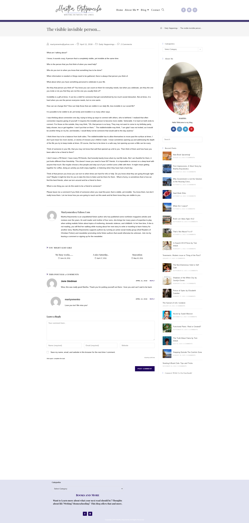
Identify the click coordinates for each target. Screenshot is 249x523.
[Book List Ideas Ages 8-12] (167, 220)
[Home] (161, 28)
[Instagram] (195, 10)
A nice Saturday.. (101, 254)
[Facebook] (173, 129)
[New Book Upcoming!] (167, 156)
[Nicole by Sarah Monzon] (167, 315)
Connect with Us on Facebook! (178, 373)
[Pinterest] (189, 10)
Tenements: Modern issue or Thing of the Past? (182, 255)
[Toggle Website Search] (163, 10)
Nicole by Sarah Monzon (183, 314)
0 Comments (190, 157)
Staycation (137, 254)
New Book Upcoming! (181, 155)
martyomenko (72, 299)
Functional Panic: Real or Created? (187, 327)
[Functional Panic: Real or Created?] (167, 328)
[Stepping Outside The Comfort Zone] (167, 353)
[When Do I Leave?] (167, 207)
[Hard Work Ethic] (167, 194)
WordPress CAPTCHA (149, 357)
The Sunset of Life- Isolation (174, 303)
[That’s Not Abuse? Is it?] (167, 232)
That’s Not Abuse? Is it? (182, 232)
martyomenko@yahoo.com (62, 44)
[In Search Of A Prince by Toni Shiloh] (167, 245)
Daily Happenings (107, 44)
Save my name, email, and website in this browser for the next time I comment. (83, 352)
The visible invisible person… (191, 28)
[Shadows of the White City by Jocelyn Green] (167, 280)
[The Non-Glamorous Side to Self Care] (167, 267)
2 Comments (126, 44)
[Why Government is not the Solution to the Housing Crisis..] (167, 181)
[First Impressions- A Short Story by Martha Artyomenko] (167, 168)
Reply (152, 280)
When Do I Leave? (180, 206)
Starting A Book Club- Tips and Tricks (178, 363)
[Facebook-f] (183, 10)
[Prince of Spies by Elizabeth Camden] (167, 293)
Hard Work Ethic (179, 193)
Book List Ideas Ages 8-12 (183, 219)
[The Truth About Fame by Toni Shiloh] (167, 340)
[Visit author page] (52, 216)
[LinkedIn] (185, 129)
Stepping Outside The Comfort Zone (187, 352)
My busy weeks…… (64, 254)
